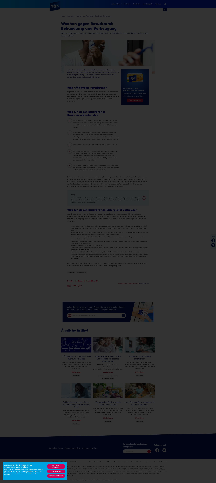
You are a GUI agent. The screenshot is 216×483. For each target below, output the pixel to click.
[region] (35, 471)
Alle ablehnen (56, 471)
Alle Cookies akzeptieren (56, 466)
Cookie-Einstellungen (56, 476)
